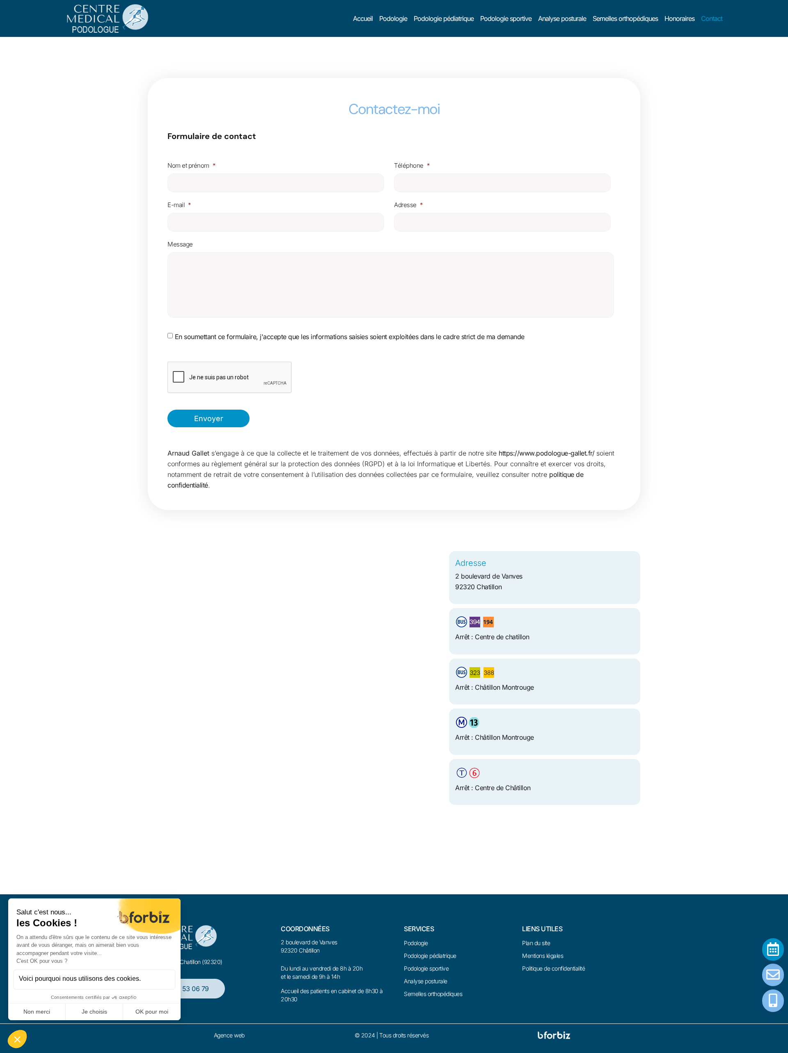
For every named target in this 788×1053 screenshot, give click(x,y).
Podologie (393, 18)
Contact (711, 18)
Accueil (363, 18)
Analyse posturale (562, 18)
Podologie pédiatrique (444, 18)
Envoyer (208, 418)
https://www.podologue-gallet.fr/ (546, 453)
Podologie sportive (505, 18)
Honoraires (679, 18)
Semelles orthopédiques (625, 18)
